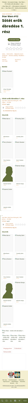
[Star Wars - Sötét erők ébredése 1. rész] (14, 331)
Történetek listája (14, 40)
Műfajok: (4, 104)
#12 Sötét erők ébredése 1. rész (14, 4)
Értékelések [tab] (17, 348)
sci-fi (8, 104)
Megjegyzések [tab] (7, 348)
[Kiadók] (15, 401)
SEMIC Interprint (7, 14)
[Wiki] (19, 401)
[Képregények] (6, 401)
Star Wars (22, 2)
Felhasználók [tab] (7, 352)
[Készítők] (11, 401)
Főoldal (4, 2)
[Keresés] (2, 401)
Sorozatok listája (13, 2)
